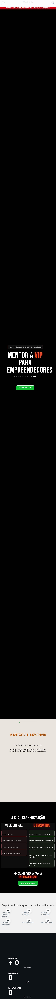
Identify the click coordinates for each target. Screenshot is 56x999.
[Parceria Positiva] (28, 3)
